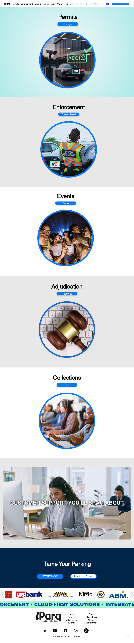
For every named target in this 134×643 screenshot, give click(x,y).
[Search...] (107, 4)
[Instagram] (76, 630)
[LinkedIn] (44, 630)
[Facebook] (65, 630)
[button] (127, 537)
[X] (86, 630)
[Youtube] (55, 630)
